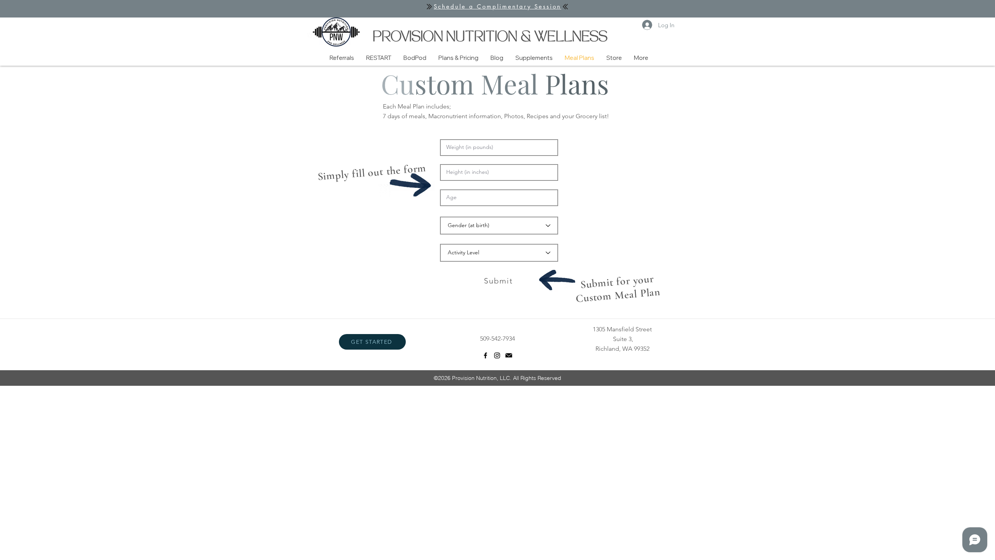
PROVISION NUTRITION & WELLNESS (490, 38)
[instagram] (497, 355)
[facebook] (485, 355)
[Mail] (509, 355)
